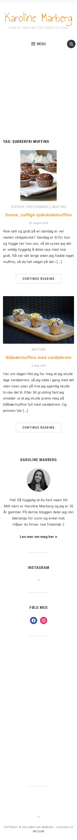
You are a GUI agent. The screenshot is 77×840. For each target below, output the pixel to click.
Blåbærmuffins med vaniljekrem (38, 357)
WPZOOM (38, 831)
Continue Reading (38, 278)
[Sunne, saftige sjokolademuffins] (38, 175)
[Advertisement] (38, 99)
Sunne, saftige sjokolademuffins (38, 214)
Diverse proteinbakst (30, 207)
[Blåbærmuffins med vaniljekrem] (38, 320)
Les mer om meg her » (38, 537)
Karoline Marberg (39, 18)
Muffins (59, 207)
